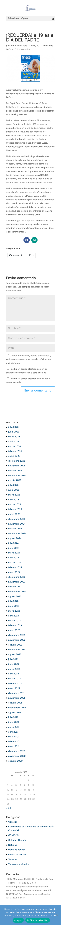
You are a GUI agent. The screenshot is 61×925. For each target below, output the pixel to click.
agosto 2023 (14, 596)
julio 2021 (13, 717)
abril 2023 (13, 615)
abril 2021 (13, 731)
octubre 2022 (15, 644)
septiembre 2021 (17, 707)
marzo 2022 (14, 678)
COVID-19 (13, 835)
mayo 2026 (14, 436)
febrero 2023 (15, 625)
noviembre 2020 (17, 756)
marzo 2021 (14, 736)
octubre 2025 (15, 470)
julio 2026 (13, 427)
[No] (57, 915)
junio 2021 (13, 722)
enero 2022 (14, 688)
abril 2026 (13, 441)
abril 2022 (13, 673)
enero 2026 (14, 455)
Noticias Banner (16, 849)
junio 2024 (13, 548)
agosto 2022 (14, 654)
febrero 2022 (15, 683)
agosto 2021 (14, 712)
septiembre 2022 (17, 649)
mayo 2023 (14, 610)
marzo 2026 (14, 446)
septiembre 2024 (17, 533)
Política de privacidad (37, 920)
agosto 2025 (14, 480)
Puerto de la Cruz (17, 854)
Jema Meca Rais (18, 45)
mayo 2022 (14, 669)
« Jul (8, 808)
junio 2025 (13, 489)
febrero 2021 (14, 741)
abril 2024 (13, 557)
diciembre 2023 (16, 576)
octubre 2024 (15, 528)
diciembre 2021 (16, 693)
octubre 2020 (15, 760)
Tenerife (12, 859)
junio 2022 (13, 664)
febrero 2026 (15, 451)
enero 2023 (14, 630)
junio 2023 (13, 606)
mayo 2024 (14, 552)
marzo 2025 (14, 504)
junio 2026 (13, 431)
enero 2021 (14, 746)
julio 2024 (13, 543)
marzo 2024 (14, 562)
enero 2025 (14, 514)
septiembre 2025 (17, 475)
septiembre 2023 (17, 591)
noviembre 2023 (16, 581)
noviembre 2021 (16, 697)
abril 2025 (13, 499)
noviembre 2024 (16, 523)
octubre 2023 (15, 586)
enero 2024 (14, 572)
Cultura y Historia (17, 840)
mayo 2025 (14, 494)
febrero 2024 (15, 567)
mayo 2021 (13, 726)
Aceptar (18, 920)
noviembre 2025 (16, 465)
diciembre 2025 (16, 460)
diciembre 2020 (16, 751)
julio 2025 (13, 485)
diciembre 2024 (16, 518)
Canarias (12, 821)
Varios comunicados (18, 864)
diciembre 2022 (16, 635)
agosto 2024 (14, 538)
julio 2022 (13, 659)
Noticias (12, 844)
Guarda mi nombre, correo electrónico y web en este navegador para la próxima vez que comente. (28, 359)
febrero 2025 (15, 509)
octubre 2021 (15, 702)
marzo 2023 (14, 620)
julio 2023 (13, 601)
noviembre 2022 (16, 639)
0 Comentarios (22, 49)
